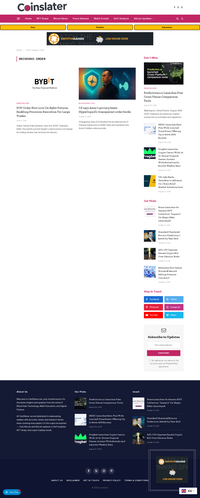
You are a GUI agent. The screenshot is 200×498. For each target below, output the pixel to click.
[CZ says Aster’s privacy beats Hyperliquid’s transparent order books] (107, 84)
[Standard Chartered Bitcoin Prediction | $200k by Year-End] (150, 236)
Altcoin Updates (143, 18)
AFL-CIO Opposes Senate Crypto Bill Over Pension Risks (169, 253)
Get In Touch (91, 480)
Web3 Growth (101, 18)
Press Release (81, 18)
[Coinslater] (43, 7)
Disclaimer (73, 480)
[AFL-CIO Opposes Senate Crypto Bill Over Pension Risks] (150, 254)
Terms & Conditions (136, 480)
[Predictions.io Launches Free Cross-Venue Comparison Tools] (163, 73)
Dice (33, 27)
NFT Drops (42, 18)
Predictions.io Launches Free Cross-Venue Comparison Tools (163, 96)
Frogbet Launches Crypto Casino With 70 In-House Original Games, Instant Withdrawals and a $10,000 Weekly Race (170, 157)
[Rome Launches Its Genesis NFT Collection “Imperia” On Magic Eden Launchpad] (150, 211)
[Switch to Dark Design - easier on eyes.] (182, 18)
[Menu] (18, 18)
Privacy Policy (172, 363)
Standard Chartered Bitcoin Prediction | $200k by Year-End (169, 235)
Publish (100, 27)
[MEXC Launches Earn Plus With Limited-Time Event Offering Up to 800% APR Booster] (150, 128)
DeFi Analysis (121, 18)
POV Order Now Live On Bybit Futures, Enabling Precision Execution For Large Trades (43, 111)
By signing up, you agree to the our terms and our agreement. (164, 363)
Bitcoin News (60, 18)
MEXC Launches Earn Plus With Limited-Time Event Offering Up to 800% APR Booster (170, 131)
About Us (57, 480)
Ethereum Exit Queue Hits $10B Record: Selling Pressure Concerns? (170, 272)
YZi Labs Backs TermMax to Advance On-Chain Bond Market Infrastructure (170, 182)
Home (28, 18)
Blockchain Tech (87, 103)
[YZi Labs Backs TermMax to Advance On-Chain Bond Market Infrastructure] (150, 181)
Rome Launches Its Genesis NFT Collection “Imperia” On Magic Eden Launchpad (169, 214)
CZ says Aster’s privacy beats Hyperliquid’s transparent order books (105, 110)
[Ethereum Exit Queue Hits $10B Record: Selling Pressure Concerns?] (150, 272)
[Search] (177, 18)
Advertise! (167, 27)
